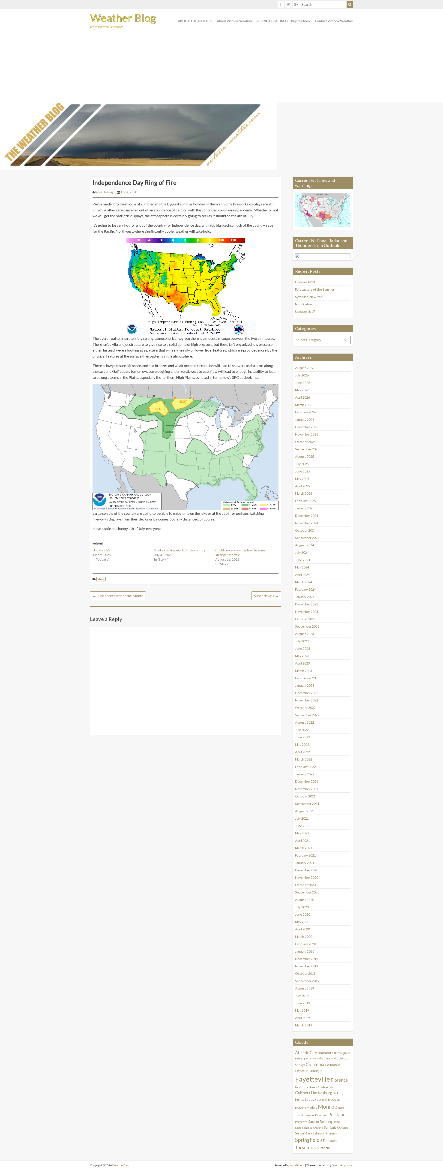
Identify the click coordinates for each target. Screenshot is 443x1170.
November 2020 (306, 877)
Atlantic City (306, 1052)
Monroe (327, 1106)
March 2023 (303, 671)
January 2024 (304, 597)
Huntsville (301, 1099)
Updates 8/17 (305, 311)
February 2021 (305, 855)
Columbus (332, 1065)
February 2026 (305, 412)
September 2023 (307, 626)
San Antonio (316, 1127)
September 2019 (307, 981)
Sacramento (302, 1127)
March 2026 (303, 405)
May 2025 (302, 479)
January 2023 (304, 685)
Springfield (307, 1140)
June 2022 (302, 737)
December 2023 (306, 604)
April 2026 (302, 397)
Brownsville (316, 1058)
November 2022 (306, 700)
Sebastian (319, 1133)
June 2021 (302, 826)
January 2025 (304, 508)
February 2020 (305, 944)
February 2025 (305, 501)
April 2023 (302, 663)
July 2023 (302, 641)
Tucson (302, 1147)
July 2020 (302, 907)
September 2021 (307, 804)
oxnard (299, 1115)
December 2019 (306, 959)
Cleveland (330, 1058)
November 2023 (306, 612)
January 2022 (304, 774)
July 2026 (302, 375)
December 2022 (306, 693)
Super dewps (266, 595)
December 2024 (306, 515)
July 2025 (302, 464)
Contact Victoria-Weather (334, 21)
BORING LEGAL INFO (272, 21)
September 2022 (307, 715)
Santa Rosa (303, 1133)
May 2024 (302, 567)
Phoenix (309, 1115)
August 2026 (304, 368)
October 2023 (305, 619)
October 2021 (305, 796)
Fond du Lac (301, 1087)
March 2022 (303, 759)
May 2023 (302, 656)
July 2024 (302, 552)
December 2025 (306, 427)
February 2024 (305, 589)
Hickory (338, 1093)
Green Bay (315, 1087)
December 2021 (306, 781)
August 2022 (304, 722)
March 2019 (303, 1025)
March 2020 (303, 936)
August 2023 (304, 634)
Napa (341, 1107)
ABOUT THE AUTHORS (195, 21)
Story (101, 579)
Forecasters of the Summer (314, 289)
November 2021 (306, 789)
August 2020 (304, 900)
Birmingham (342, 1053)
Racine (313, 1121)
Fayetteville (312, 1079)
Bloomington (302, 1058)
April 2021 (302, 840)
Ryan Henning (104, 192)
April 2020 (302, 929)
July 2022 (302, 730)
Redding (326, 1121)
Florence (339, 1080)
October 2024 (305, 530)
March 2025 (303, 493)
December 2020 (306, 870)
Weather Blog (123, 17)
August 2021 (304, 811)
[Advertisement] (221, 67)
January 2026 (304, 419)
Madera (312, 1107)
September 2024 (307, 538)
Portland (336, 1114)
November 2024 (306, 523)
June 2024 (302, 560)
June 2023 (302, 648)
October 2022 (305, 708)
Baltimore (325, 1053)
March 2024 (303, 582)
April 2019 (302, 1018)
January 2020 (304, 951)
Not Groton (303, 304)
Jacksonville (319, 1099)
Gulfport (302, 1092)
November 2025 (306, 434)
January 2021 (304, 863)
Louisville (300, 1107)
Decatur (301, 1071)
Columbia (315, 1064)
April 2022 (302, 752)
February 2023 (305, 678)
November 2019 (306, 966)
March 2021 (303, 848)
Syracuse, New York (309, 297)
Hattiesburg (321, 1092)
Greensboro (329, 1087)
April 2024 (302, 575)
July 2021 (302, 818)
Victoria (323, 1148)
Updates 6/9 (102, 550)
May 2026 (302, 390)
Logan (335, 1099)
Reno (336, 1122)
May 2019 (302, 1010)
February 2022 (305, 767)
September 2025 (307, 449)
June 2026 (302, 383)
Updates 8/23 (305, 282)
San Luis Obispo (336, 1127)
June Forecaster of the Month (118, 595)
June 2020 (302, 914)
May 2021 (302, 833)
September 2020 (307, 892)
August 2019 (304, 988)
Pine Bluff (321, 1115)
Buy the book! (301, 21)
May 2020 (302, 922)
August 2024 (304, 545)
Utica (313, 1148)
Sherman (331, 1133)
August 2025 (304, 456)
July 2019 (302, 996)
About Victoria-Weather (234, 21)
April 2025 (302, 486)
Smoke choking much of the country (180, 550)
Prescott (301, 1122)
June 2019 (302, 1003)
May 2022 (302, 744)
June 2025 (302, 471)
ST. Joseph (328, 1140)
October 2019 (305, 973)
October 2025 (305, 442)
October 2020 (305, 885)
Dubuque (315, 1071)
